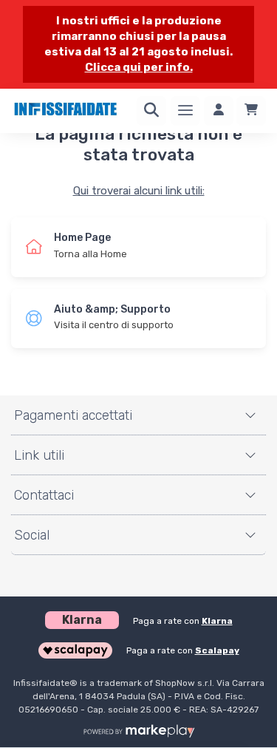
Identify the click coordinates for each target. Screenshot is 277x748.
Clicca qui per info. (139, 67)
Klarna (217, 621)
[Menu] (185, 110)
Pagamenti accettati (73, 415)
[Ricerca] (151, 110)
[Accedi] (218, 111)
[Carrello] (251, 111)
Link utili (39, 455)
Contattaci (44, 495)
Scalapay (217, 650)
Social (31, 535)
